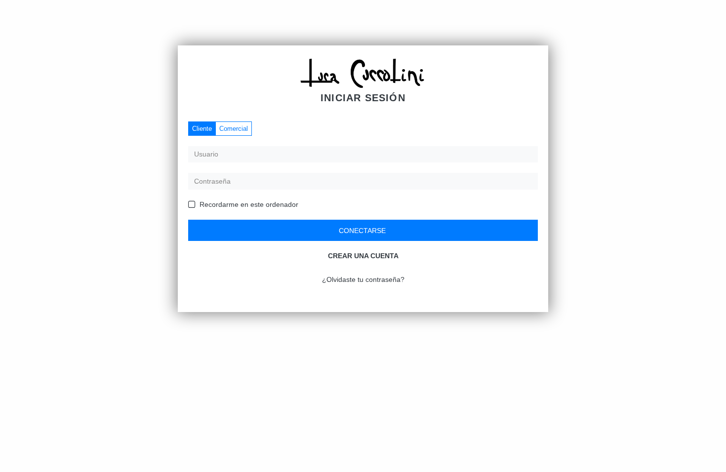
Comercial (233, 128)
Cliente (202, 128)
